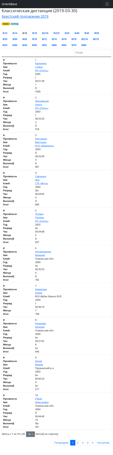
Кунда (38, 361)
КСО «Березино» (44, 145)
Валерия (40, 255)
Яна (37, 180)
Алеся (38, 104)
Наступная (103, 442)
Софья (39, 67)
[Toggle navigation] (107, 4)
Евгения (39, 327)
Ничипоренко (43, 251)
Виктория (40, 142)
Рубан (38, 398)
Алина (38, 292)
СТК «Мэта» (41, 183)
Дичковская (42, 101)
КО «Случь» (41, 70)
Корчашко (41, 138)
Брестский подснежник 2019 (25, 16)
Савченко (40, 176)
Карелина (40, 63)
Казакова (40, 323)
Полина (39, 217)
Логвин (39, 214)
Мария (39, 364)
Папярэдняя (61, 442)
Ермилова (41, 289)
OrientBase (9, 4)
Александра (42, 402)
